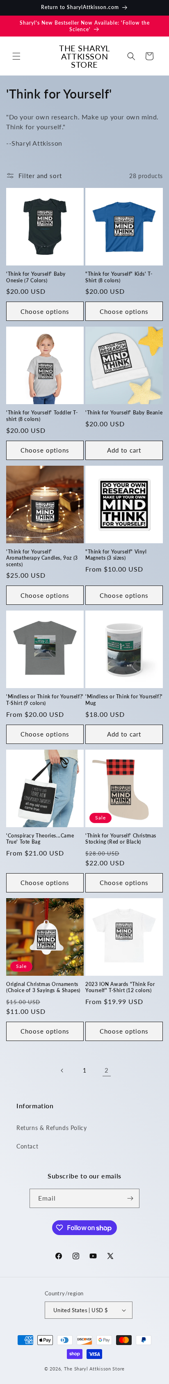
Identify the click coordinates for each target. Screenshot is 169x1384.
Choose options (45, 311)
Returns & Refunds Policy (51, 1127)
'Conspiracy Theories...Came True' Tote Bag (40, 839)
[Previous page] (62, 1070)
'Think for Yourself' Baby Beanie (123, 412)
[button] (16, 56)
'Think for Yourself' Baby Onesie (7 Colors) (36, 277)
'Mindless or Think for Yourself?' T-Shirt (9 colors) (45, 699)
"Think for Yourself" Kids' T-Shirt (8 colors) (118, 277)
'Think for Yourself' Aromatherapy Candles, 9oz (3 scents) (42, 558)
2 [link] (107, 1070)
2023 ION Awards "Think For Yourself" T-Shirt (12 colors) (120, 987)
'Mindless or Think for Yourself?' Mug (124, 699)
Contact (27, 1146)
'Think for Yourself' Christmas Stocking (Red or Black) (120, 839)
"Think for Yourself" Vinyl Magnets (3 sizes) (116, 555)
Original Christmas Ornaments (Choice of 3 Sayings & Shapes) (43, 987)
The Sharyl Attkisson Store (94, 1368)
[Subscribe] (130, 1198)
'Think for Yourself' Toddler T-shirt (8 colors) (42, 415)
